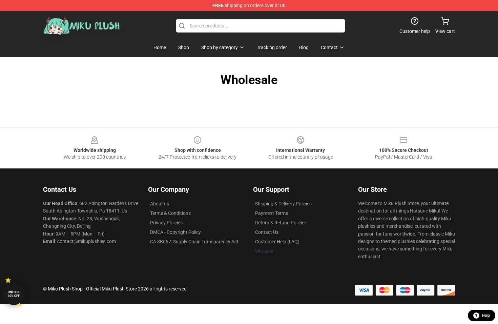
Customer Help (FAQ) (277, 241)
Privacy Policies (166, 222)
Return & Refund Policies (281, 222)
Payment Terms (271, 213)
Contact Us (266, 232)
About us (159, 203)
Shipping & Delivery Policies (283, 203)
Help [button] (486, 315)
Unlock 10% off (14, 294)
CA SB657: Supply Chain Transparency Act (194, 241)
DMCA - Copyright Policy (175, 232)
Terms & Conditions (170, 213)
